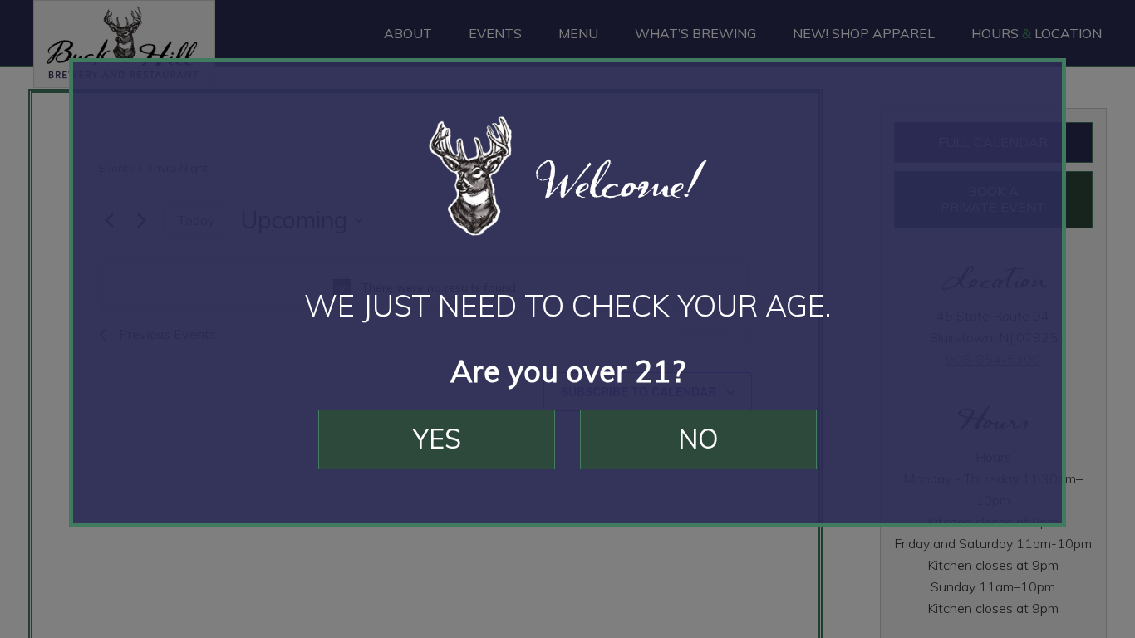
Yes (437, 438)
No (698, 438)
